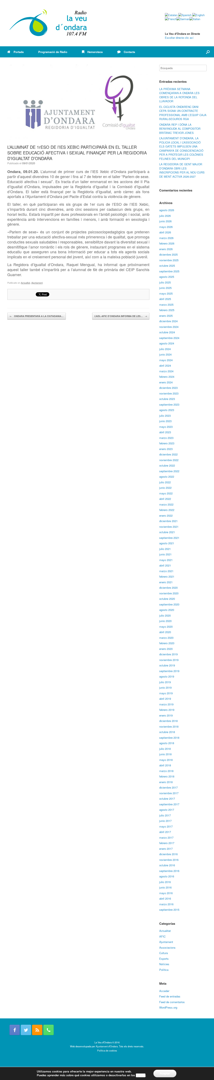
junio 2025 (165, 288)
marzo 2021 (166, 571)
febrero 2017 (166, 843)
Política (163, 970)
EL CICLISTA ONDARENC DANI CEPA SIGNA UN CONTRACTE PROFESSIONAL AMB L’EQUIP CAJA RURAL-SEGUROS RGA (182, 113)
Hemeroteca (95, 52)
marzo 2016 (166, 904)
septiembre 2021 (169, 538)
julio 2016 (165, 882)
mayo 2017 (166, 826)
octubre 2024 (167, 332)
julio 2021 (165, 549)
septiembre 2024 (169, 338)
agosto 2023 (166, 410)
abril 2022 (165, 499)
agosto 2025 (166, 277)
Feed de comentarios (172, 1002)
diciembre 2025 (168, 254)
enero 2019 (166, 715)
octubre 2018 (167, 732)
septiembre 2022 (169, 471)
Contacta (129, 52)
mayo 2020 (166, 627)
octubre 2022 (167, 465)
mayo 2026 (166, 227)
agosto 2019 (166, 676)
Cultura (163, 953)
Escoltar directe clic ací (179, 38)
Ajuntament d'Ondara (107, 1046)
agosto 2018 (166, 743)
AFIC (162, 936)
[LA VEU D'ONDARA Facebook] (14, 1030)
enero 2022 (166, 515)
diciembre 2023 (168, 388)
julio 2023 (165, 416)
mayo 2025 (166, 293)
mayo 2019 (166, 693)
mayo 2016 (166, 893)
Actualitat (25, 282)
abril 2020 (165, 632)
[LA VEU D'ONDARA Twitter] (26, 1030)
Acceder (164, 991)
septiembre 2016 (169, 871)
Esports (164, 959)
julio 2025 (165, 282)
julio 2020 (165, 615)
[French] (171, 19)
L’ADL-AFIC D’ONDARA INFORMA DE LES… (120, 316)
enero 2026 (166, 249)
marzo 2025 (166, 305)
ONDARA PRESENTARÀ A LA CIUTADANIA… (37, 316)
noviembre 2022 (168, 460)
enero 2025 (166, 316)
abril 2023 (165, 432)
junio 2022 (165, 488)
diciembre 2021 (168, 521)
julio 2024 (165, 349)
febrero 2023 (166, 443)
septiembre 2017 (169, 804)
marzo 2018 (166, 771)
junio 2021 (165, 554)
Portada (19, 52)
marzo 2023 (166, 438)
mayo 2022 (166, 493)
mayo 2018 (166, 760)
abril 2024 (165, 365)
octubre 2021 (167, 532)
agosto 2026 (166, 210)
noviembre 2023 (168, 393)
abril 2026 (165, 232)
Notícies (164, 964)
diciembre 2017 (168, 787)
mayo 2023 (166, 427)
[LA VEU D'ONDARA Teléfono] (48, 1030)
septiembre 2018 (169, 738)
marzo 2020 (166, 638)
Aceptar (165, 1073)
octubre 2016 (167, 865)
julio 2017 (165, 815)
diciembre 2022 (168, 454)
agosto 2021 (166, 543)
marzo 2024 (166, 371)
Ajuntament (37, 282)
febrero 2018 (166, 776)
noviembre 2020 (168, 593)
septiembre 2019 (169, 671)
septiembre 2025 (169, 271)
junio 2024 (165, 354)
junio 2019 (165, 687)
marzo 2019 (166, 704)
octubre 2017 (167, 799)
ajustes (140, 1075)
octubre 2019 (167, 665)
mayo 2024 (166, 360)
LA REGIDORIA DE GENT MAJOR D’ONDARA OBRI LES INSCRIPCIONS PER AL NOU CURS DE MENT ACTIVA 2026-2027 (182, 170)
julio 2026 (165, 216)
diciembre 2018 (168, 721)
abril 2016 (165, 898)
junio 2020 (165, 621)
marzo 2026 (166, 238)
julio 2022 (165, 482)
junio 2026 (165, 221)
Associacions (167, 947)
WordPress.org (168, 1007)
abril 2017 (165, 832)
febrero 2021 (166, 576)
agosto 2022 (166, 477)
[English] (198, 15)
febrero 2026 (166, 243)
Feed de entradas (169, 996)
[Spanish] (184, 15)
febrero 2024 (166, 377)
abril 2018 (165, 765)
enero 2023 (166, 449)
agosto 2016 (166, 876)
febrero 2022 (166, 510)
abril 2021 (165, 565)
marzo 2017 (166, 837)
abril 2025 (165, 299)
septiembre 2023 (169, 404)
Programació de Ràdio (52, 52)
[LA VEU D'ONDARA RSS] (37, 1030)
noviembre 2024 (168, 327)
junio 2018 (165, 754)
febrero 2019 (166, 710)
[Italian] (195, 19)
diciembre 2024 (168, 321)
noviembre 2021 (168, 527)
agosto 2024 (166, 343)
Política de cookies (107, 1050)
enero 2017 (166, 849)
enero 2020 (166, 649)
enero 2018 (166, 782)
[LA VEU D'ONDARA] (48, 23)
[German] (183, 19)
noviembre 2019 (168, 660)
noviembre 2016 (168, 860)
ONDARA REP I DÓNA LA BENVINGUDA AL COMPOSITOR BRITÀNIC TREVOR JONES (179, 129)
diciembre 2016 (168, 854)
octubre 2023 (167, 399)
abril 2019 (165, 699)
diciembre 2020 (168, 588)
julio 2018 (165, 749)
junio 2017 (165, 821)
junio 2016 (165, 887)
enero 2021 (166, 582)
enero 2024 (166, 382)
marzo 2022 (166, 504)
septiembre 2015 (169, 910)
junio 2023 (165, 421)
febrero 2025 (166, 310)
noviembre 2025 (168, 260)
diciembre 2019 (168, 654)
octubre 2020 (167, 599)
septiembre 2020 (169, 604)
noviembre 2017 (168, 793)
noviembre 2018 (168, 726)
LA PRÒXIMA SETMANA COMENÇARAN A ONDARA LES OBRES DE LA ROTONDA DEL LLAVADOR (179, 95)
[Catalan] (171, 15)
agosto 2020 (166, 610)
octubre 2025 (167, 266)
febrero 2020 (166, 643)
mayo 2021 (166, 560)
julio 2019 (165, 682)
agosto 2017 (166, 810)
